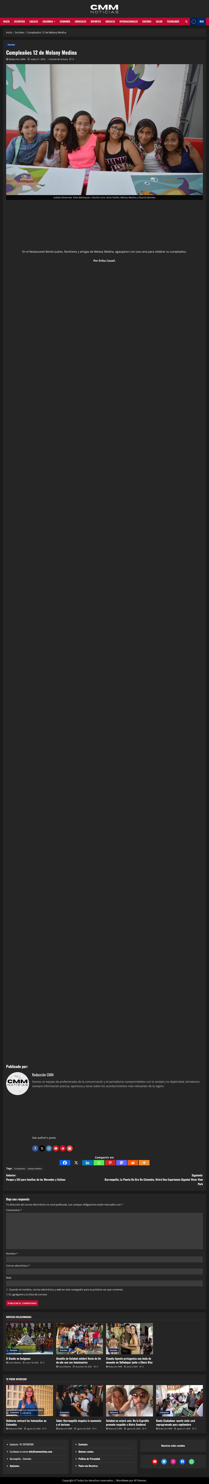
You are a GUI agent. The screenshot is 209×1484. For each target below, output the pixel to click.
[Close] (205, 4)
